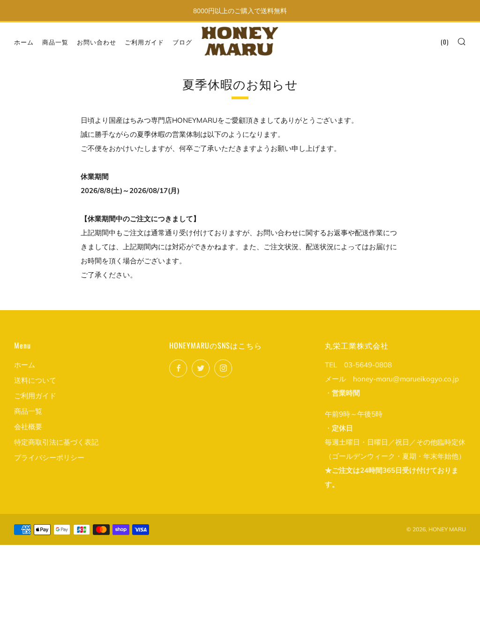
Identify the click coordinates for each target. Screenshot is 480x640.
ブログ (182, 41)
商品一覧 (55, 41)
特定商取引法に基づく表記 (56, 442)
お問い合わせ (96, 41)
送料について (35, 380)
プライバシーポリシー (49, 457)
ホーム (24, 41)
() (445, 41)
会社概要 (28, 426)
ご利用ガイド (144, 41)
